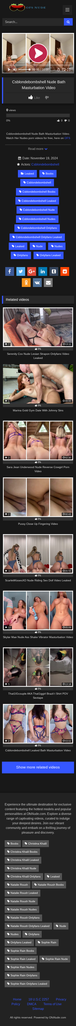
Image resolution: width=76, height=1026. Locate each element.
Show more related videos (38, 767)
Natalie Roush (19, 884)
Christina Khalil (37, 843)
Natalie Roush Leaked (24, 892)
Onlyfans (22, 255)
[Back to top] (64, 1014)
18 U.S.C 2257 (38, 999)
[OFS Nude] (31, 8)
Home (17, 999)
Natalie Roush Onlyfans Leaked (30, 926)
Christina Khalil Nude (23, 868)
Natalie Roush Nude (23, 901)
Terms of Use (52, 1004)
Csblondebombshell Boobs (38, 191)
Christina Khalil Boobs (24, 851)
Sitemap (38, 1008)
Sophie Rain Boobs (22, 950)
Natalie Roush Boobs (51, 884)
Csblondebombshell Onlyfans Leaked (39, 237)
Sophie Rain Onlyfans (24, 975)
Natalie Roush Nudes (24, 909)
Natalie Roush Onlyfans (25, 917)
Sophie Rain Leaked (23, 958)
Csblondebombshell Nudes (38, 218)
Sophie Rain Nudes (22, 967)
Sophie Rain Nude (56, 958)
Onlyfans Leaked (50, 255)
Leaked (29, 173)
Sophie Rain (48, 942)
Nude (39, 246)
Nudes (59, 246)
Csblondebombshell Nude (39, 209)
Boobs (49, 173)
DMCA (31, 1004)
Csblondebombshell (45, 164)
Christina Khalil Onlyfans (26, 876)
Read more (36, 148)
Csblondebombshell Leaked (39, 200)
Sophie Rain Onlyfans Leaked (29, 983)
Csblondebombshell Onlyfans (39, 227)
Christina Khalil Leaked (25, 859)
